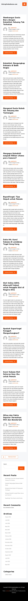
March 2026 (7, 532)
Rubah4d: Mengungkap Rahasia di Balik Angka (14, 65)
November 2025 (8, 545)
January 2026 (8, 539)
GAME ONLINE (15, 30)
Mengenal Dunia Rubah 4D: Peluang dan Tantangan (14, 110)
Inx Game (7, 590)
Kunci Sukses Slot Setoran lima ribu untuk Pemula (11, 374)
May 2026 (7, 526)
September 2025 (9, 552)
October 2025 (8, 548)
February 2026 (8, 536)
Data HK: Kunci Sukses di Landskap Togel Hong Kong (12, 241)
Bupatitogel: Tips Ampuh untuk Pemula (13, 198)
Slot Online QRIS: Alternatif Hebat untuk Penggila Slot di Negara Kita (13, 286)
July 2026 (7, 520)
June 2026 (7, 523)
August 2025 (8, 555)
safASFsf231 (13, 27)
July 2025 (7, 558)
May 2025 (7, 564)
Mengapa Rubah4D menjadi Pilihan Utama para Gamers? (13, 155)
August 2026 (8, 517)
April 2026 (7, 529)
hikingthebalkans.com (9, 4)
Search (5, 464)
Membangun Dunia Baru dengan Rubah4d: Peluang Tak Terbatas (13, 21)
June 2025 (7, 561)
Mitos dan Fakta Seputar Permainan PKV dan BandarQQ (12, 417)
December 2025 (8, 542)
